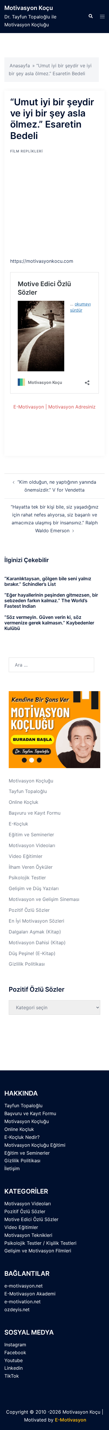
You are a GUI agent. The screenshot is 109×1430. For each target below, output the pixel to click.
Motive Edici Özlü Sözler (31, 1219)
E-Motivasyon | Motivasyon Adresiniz (54, 407)
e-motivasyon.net (23, 1286)
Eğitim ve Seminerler (31, 834)
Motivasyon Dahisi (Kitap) (37, 942)
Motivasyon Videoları (32, 845)
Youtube (13, 1360)
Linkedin (13, 1368)
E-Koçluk (18, 824)
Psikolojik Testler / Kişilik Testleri (40, 1243)
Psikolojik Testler (27, 877)
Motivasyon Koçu (28, 7)
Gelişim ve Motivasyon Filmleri (37, 1251)
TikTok (11, 1376)
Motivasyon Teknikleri (28, 1235)
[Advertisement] (59, 207)
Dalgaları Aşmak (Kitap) (35, 932)
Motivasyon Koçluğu (31, 781)
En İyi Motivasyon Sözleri (36, 921)
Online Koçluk (23, 802)
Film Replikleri (26, 151)
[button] (90, 16)
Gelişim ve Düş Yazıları (34, 888)
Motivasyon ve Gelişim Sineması (44, 899)
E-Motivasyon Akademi (30, 1294)
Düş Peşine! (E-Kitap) (32, 953)
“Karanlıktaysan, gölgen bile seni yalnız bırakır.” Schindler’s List (47, 581)
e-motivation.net (22, 1301)
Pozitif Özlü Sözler (29, 910)
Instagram (15, 1344)
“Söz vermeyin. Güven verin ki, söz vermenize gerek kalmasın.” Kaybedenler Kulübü (49, 622)
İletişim (12, 1168)
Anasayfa (20, 65)
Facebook (15, 1352)
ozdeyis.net (17, 1309)
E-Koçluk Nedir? (22, 1137)
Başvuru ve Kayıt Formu (34, 813)
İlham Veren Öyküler (31, 867)
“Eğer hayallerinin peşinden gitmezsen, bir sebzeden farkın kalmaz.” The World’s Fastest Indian (51, 600)
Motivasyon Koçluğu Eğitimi (34, 1145)
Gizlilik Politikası (27, 964)
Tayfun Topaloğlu (28, 791)
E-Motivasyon (70, 1420)
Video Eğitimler (25, 856)
